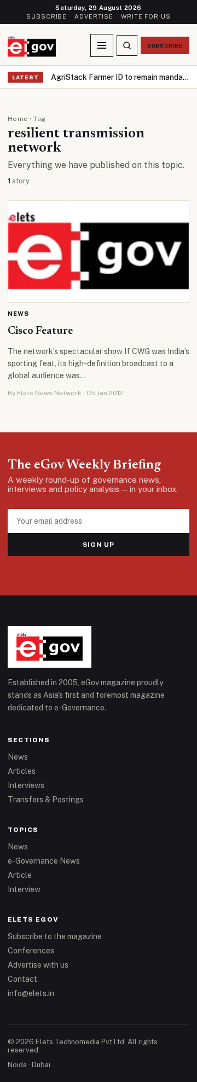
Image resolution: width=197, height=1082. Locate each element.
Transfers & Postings (46, 799)
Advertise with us (38, 965)
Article (20, 875)
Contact (22, 979)
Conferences (31, 950)
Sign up (99, 544)
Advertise (93, 16)
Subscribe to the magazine (55, 936)
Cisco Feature (40, 331)
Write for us (146, 16)
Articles (22, 771)
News (18, 313)
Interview (24, 889)
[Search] (127, 45)
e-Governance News (44, 861)
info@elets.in (31, 993)
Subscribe (46, 16)
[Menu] (101, 45)
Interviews (26, 785)
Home (18, 119)
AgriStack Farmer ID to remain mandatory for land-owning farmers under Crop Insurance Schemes (120, 77)
